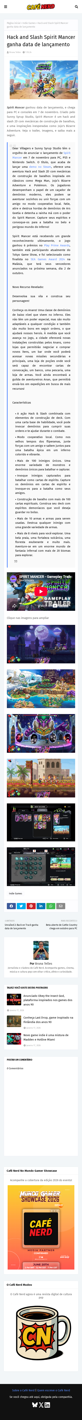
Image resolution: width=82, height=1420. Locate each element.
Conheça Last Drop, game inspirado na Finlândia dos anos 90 (48, 1020)
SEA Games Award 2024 (48, 259)
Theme (37, 1412)
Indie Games (29, 23)
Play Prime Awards (57, 245)
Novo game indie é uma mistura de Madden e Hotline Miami (45, 1037)
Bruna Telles (15, 52)
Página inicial (14, 23)
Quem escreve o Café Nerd (53, 1390)
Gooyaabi (65, 1412)
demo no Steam (40, 167)
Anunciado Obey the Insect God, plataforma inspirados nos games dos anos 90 (47, 1000)
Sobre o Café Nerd (23, 1390)
